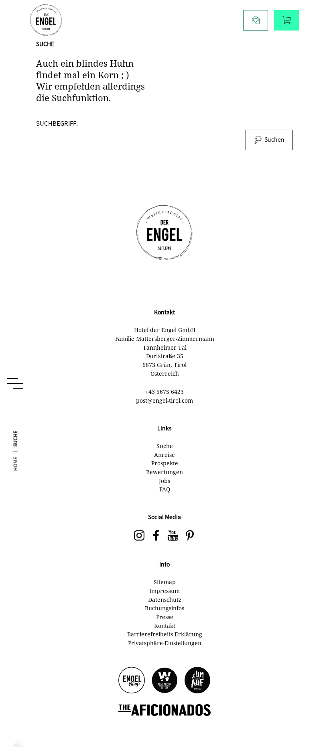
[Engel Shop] (131, 681)
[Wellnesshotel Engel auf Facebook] (156, 536)
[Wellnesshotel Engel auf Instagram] (139, 536)
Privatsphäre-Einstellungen (164, 643)
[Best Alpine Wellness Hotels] (164, 681)
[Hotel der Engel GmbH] (46, 20)
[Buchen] (286, 20)
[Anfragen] (255, 20)
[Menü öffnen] (15, 383)
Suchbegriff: (57, 123)
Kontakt (164, 626)
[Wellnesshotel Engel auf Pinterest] (190, 536)
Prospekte (164, 463)
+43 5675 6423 (164, 391)
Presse (164, 617)
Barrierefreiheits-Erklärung (164, 634)
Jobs (164, 481)
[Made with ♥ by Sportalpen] (18, 744)
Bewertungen (164, 472)
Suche (164, 446)
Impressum (164, 591)
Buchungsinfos (164, 608)
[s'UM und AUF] (197, 681)
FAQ (164, 489)
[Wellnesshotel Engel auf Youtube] (173, 536)
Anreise (164, 454)
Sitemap (165, 582)
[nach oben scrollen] (309, 724)
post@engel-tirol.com (164, 400)
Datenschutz (164, 599)
